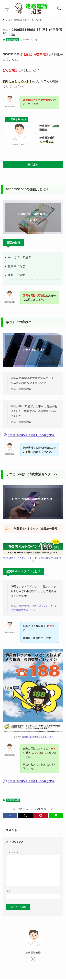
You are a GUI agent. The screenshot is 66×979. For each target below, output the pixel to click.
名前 (8, 891)
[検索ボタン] (59, 8)
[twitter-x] (33, 959)
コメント (12, 852)
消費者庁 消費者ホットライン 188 (37, 737)
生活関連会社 (12, 40)
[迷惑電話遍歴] (33, 8)
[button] (10, 815)
